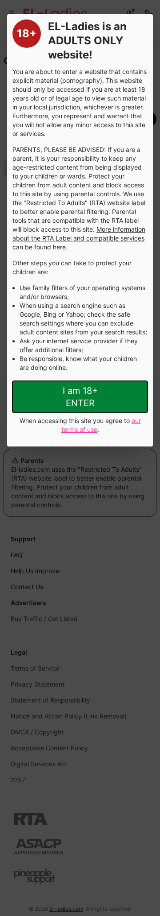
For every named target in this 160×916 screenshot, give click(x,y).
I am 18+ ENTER (80, 396)
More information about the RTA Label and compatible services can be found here (78, 238)
